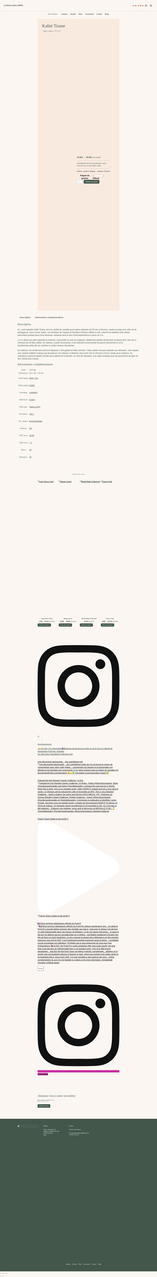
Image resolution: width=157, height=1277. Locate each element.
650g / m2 (33, 378)
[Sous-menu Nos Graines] (58, 14)
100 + (31, 414)
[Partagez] (4, 1273)
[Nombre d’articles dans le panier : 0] (150, 5)
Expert (32, 400)
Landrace (50, 31)
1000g (32, 385)
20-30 (31, 435)
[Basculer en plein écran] (2, 1273)
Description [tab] (25, 317)
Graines (45, 31)
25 (30, 450)
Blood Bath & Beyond (89, 618)
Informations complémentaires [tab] (49, 317)
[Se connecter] (145, 5)
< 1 (30, 442)
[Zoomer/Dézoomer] (0, 1273)
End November (35, 421)
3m (30, 428)
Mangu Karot (68, 618)
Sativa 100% (34, 407)
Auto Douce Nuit (47, 618)
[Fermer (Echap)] (6, 1273)
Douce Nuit (110, 618)
